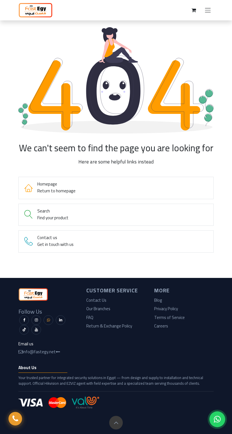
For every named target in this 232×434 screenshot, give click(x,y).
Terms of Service (169, 317)
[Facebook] (24, 320)
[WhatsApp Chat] (217, 419)
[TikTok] (24, 330)
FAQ (89, 317)
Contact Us (96, 300)
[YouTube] (36, 330)
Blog (158, 300)
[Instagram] (36, 320)
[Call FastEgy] (15, 419)
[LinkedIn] (60, 320)
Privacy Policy (166, 309)
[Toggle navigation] (208, 10)
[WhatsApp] (48, 320)
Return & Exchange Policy (109, 326)
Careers (161, 326)
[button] (116, 422)
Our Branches (98, 309)
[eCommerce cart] (194, 10)
